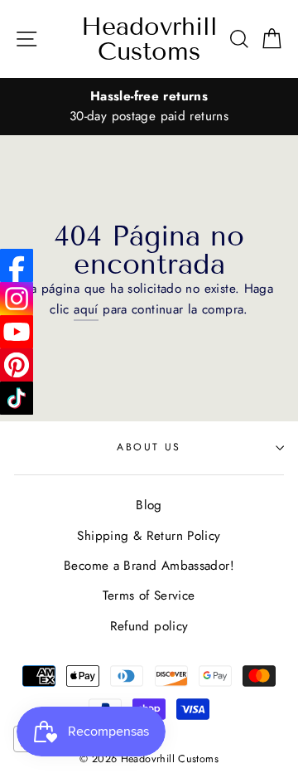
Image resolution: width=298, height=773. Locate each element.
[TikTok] (16, 398)
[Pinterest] (16, 365)
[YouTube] (16, 331)
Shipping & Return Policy (148, 536)
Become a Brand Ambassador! (149, 566)
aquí (86, 309)
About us (149, 447)
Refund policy (149, 626)
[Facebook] (16, 265)
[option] (149, 106)
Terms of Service (149, 595)
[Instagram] (16, 298)
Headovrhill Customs (149, 39)
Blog (149, 505)
